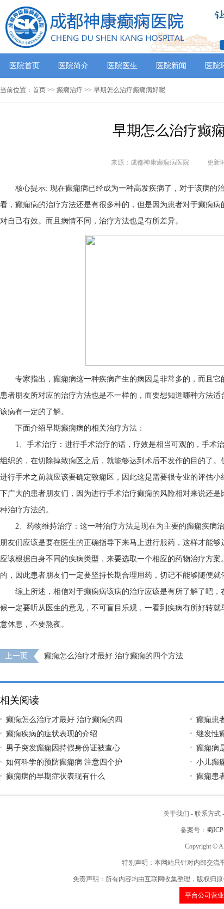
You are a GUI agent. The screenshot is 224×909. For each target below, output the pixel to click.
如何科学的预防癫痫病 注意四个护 (64, 762)
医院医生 (122, 66)
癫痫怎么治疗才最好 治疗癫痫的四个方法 (113, 656)
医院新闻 (171, 66)
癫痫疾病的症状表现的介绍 (51, 734)
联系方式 (208, 813)
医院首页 (24, 66)
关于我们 (176, 813)
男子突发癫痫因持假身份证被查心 (63, 748)
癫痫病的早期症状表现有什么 (55, 776)
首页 (39, 90)
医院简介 (73, 66)
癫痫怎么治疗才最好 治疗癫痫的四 (64, 720)
